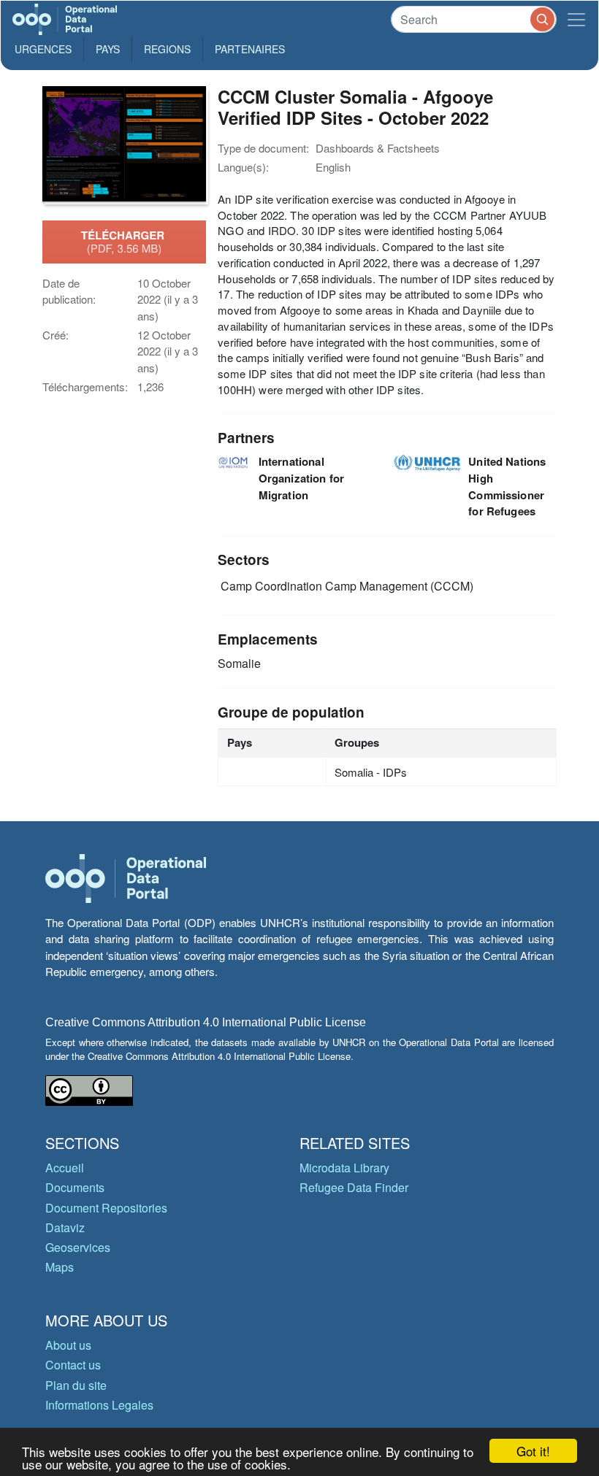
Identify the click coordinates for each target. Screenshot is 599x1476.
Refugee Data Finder (354, 1187)
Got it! (533, 1451)
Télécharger (124, 241)
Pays (108, 49)
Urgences (43, 49)
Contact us (73, 1364)
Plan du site (76, 1385)
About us (68, 1345)
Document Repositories (106, 1207)
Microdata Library (344, 1167)
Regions (167, 49)
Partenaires (250, 49)
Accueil (64, 1167)
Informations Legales (99, 1404)
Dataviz (65, 1227)
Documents (74, 1187)
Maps (59, 1266)
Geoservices (77, 1247)
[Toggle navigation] (576, 19)
